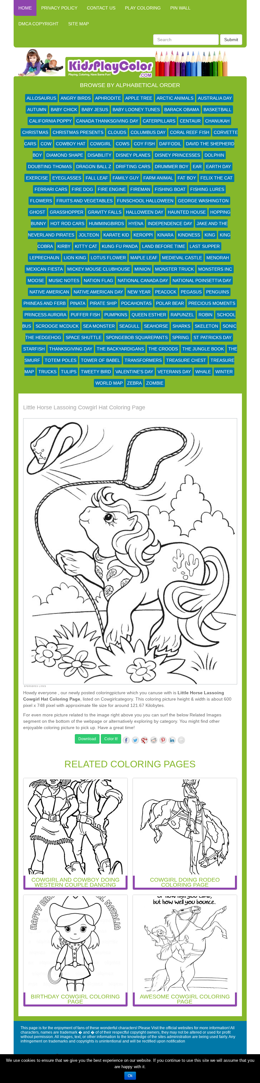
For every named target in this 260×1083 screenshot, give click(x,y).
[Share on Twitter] (135, 740)
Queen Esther (149, 314)
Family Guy (126, 177)
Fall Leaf (97, 177)
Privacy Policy (59, 7)
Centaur (190, 120)
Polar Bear (170, 303)
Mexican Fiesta (44, 269)
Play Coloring (143, 7)
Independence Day (170, 223)
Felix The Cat (216, 177)
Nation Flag (98, 280)
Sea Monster (99, 326)
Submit (231, 39)
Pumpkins (115, 314)
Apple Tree (138, 98)
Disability (99, 155)
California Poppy (50, 120)
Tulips (68, 371)
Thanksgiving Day (70, 348)
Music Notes (64, 280)
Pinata (77, 303)
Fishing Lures (207, 189)
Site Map (78, 23)
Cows (122, 143)
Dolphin (214, 155)
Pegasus (191, 291)
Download (87, 739)
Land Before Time (163, 246)
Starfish (34, 348)
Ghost (37, 212)
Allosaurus (41, 98)
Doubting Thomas (50, 166)
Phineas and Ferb (44, 303)
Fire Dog (82, 189)
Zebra (134, 383)
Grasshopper (66, 212)
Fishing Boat (170, 189)
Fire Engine (112, 189)
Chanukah (217, 120)
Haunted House (187, 212)
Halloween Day (144, 212)
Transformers (143, 360)
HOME (25, 7)
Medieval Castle (182, 257)
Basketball (217, 109)
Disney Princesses (177, 155)
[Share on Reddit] (154, 740)
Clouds (117, 132)
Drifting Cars (133, 166)
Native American (49, 291)
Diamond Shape (64, 155)
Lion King (75, 257)
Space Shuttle (83, 337)
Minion (142, 269)
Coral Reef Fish (189, 132)
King (210, 234)
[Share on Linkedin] (172, 740)
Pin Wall (180, 7)
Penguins (217, 291)
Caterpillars (159, 120)
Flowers (41, 200)
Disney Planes (133, 155)
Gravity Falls (104, 212)
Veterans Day (174, 371)
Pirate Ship (103, 303)
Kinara (165, 234)
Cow (46, 143)
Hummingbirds (106, 223)
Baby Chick (64, 109)
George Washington (203, 200)
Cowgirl (100, 143)
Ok (130, 1076)
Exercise (37, 177)
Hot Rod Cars (67, 223)
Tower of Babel (100, 360)
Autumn (36, 109)
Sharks (181, 326)
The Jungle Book (203, 348)
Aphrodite (108, 98)
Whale (203, 371)
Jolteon (89, 234)
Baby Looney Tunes (136, 109)
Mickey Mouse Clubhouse (98, 269)
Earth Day (218, 166)
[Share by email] (181, 740)
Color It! (111, 739)
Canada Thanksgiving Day (107, 120)
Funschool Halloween (145, 200)
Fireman (140, 189)
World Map (109, 383)
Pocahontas (136, 303)
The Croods (163, 348)
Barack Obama (181, 109)
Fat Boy (187, 177)
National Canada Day (143, 280)
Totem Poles (60, 360)
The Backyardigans (120, 348)
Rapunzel (182, 314)
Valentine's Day (134, 371)
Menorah (217, 257)
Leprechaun (44, 257)
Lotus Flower (108, 257)
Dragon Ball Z (93, 166)
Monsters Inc (215, 269)
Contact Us (101, 7)
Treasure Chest (186, 360)
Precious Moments (211, 303)
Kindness (189, 234)
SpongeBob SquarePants (137, 337)
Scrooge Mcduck (57, 326)
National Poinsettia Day (201, 280)
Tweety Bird (96, 371)
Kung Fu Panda (120, 246)
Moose (36, 280)
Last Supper (205, 246)
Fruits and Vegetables (84, 200)
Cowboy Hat (71, 143)
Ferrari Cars (51, 189)
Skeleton (206, 326)
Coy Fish (144, 143)
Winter (224, 371)
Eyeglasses (66, 177)
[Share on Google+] (144, 740)
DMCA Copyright (38, 23)
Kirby (63, 246)
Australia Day (215, 98)
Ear (197, 166)
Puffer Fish (85, 314)
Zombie (154, 383)
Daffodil (170, 143)
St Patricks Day (212, 337)
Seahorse (156, 326)
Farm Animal (158, 177)
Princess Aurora (45, 314)
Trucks (47, 371)
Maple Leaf (144, 257)
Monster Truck (174, 269)
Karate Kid (116, 234)
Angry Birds (76, 98)
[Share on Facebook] (126, 740)
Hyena (135, 223)
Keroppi (143, 234)
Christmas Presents (78, 132)
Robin (205, 314)
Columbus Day (148, 132)
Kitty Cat (86, 246)
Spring (180, 337)
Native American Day (98, 291)
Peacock (165, 291)
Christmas (35, 132)
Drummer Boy (171, 166)
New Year (139, 291)
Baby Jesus (94, 109)
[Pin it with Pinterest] (163, 740)
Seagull (129, 326)
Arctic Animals (175, 98)
